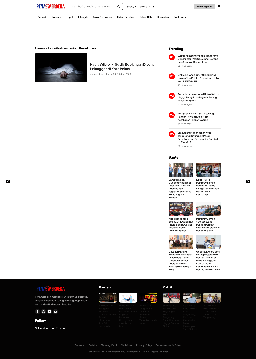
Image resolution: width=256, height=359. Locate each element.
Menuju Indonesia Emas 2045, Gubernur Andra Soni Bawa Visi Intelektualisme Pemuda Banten (181, 224)
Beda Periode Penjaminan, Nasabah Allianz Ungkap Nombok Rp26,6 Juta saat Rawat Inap (128, 316)
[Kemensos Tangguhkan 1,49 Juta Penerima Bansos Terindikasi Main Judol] (148, 301)
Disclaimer (126, 345)
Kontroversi (180, 17)
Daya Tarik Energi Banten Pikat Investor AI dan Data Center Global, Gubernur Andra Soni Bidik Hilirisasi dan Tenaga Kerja (180, 260)
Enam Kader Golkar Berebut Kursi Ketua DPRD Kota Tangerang (211, 311)
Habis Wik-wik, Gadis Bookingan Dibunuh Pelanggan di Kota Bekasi (123, 66)
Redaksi (92, 345)
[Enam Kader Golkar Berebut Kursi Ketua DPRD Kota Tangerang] (212, 301)
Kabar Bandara (125, 17)
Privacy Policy (144, 345)
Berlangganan (204, 6)
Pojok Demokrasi (102, 17)
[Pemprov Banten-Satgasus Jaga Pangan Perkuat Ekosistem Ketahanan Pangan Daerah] (208, 215)
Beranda (42, 17)
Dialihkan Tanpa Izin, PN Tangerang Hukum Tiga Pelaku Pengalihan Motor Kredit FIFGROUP (199, 78)
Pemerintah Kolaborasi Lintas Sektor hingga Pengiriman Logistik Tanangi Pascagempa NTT (198, 97)
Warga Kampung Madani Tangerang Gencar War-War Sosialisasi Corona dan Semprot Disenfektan (198, 58)
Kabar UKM (146, 17)
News (55, 17)
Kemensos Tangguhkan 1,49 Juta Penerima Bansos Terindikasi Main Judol (148, 314)
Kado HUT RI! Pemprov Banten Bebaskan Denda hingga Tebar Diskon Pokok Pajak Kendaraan (207, 187)
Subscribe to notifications (51, 328)
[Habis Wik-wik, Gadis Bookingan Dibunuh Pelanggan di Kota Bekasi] (61, 81)
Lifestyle (83, 17)
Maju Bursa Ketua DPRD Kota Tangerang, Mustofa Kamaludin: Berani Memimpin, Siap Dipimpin (190, 317)
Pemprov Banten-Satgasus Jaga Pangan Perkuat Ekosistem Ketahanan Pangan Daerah (196, 116)
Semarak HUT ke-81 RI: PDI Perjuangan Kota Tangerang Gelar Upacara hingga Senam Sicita (171, 316)
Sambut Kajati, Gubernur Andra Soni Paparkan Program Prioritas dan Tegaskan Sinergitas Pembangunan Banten (180, 188)
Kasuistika (163, 17)
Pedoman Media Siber (168, 345)
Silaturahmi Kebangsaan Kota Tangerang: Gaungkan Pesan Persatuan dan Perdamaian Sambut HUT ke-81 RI (198, 137)
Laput (70, 17)
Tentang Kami (109, 345)
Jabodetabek (96, 73)
